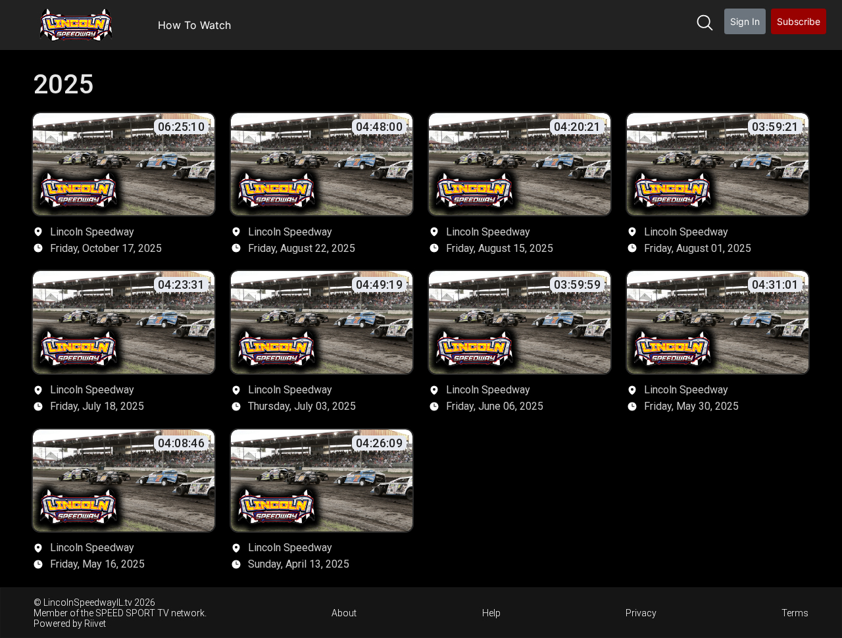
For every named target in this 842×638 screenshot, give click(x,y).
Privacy (641, 613)
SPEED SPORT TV (132, 613)
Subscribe (798, 21)
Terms (794, 613)
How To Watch (194, 25)
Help (491, 613)
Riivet (95, 623)
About (344, 613)
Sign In (745, 21)
